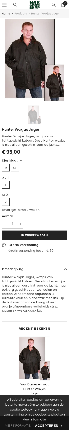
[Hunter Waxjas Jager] (34, 358)
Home (6, 13)
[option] (34, 59)
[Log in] (54, 5)
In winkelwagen (34, 235)
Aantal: (7, 216)
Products (21, 13)
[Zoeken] (15, 4)
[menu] (4, 4)
